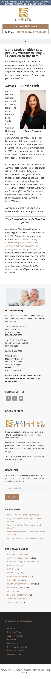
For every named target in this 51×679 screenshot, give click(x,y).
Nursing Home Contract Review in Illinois (25, 538)
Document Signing (15, 572)
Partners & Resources (16, 650)
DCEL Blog (11, 569)
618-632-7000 (23, 32)
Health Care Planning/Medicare (21, 584)
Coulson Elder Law (15, 565)
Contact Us (10, 269)
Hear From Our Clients (17, 647)
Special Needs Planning (17, 595)
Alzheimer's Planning (16, 554)
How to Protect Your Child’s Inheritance (24, 515)
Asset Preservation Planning (24, 239)
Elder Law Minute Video (17, 576)
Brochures (11, 639)
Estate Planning (21, 249)
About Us (11, 628)
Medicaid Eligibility (30, 242)
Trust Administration (16, 598)
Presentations (13, 643)
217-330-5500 (39, 32)
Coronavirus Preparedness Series (21, 561)
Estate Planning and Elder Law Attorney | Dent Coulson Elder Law (25, 14)
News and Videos (14, 632)
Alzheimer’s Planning (14, 245)
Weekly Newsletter (15, 636)
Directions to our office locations (19, 621)
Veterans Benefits (13, 242)
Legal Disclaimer (14, 654)
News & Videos (13, 591)
